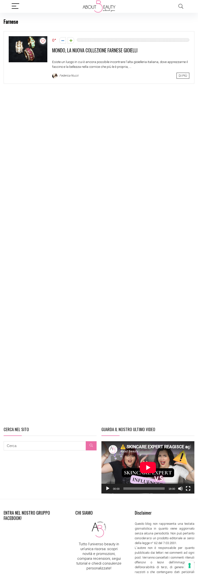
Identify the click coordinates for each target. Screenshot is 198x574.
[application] (147, 467)
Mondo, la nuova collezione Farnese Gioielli (94, 50)
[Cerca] (91, 445)
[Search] (181, 6)
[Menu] (15, 6)
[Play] (107, 488)
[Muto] (180, 488)
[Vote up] (71, 40)
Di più (183, 75)
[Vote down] (62, 40)
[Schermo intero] (188, 488)
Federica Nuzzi (68, 75)
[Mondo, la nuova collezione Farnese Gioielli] (28, 38)
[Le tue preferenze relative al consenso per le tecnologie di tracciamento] (189, 565)
